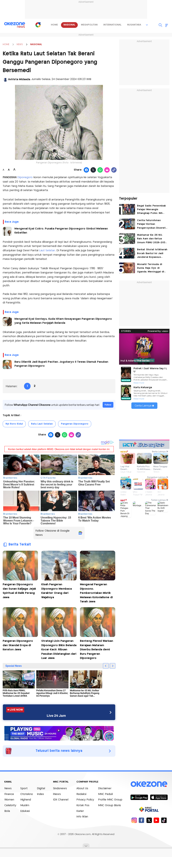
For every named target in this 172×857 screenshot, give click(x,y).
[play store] (139, 797)
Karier (80, 811)
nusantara (134, 25)
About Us (82, 788)
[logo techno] (15, 25)
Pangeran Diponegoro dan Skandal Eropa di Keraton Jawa (18, 645)
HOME (6, 44)
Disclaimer (104, 788)
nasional (69, 25)
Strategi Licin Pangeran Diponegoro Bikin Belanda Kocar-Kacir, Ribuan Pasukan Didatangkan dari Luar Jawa (58, 649)
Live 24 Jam (56, 715)
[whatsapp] (100, 170)
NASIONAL (36, 44)
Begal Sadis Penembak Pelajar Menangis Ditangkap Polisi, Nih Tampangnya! (151, 210)
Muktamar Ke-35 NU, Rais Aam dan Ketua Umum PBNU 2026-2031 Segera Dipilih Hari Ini (151, 239)
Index (40, 794)
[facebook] (141, 820)
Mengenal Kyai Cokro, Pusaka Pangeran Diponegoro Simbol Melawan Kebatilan (61, 230)
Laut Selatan (47, 250)
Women (9, 799)
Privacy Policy (85, 799)
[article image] (127, 209)
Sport (24, 788)
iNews (57, 794)
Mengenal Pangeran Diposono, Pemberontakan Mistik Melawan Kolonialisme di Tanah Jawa (96, 593)
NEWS (20, 44)
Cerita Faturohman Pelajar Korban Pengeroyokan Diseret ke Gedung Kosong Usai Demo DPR (152, 224)
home (54, 25)
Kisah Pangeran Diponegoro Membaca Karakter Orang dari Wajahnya (56, 591)
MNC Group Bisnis (109, 805)
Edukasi (25, 811)
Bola (7, 811)
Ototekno (26, 794)
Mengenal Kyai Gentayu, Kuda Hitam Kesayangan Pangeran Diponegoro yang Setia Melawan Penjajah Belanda (63, 321)
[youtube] (156, 820)
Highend (25, 799)
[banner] (59, 733)
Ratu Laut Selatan (42, 424)
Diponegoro (25, 177)
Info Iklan (82, 816)
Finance (9, 794)
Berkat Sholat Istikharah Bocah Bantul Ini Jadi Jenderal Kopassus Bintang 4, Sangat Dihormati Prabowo (152, 253)
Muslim (24, 805)
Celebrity (10, 805)
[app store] (159, 797)
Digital (41, 788)
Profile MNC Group (110, 799)
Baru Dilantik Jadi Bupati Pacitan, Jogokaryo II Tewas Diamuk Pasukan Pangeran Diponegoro (61, 364)
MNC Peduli (105, 794)
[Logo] (38, 25)
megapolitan (89, 25)
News (8, 788)
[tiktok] (164, 820)
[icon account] (5, 79)
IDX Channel (60, 799)
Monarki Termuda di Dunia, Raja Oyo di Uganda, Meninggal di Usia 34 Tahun (150, 268)
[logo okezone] (149, 784)
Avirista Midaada (19, 79)
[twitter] (149, 820)
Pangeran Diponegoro (74, 424)
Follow (108, 404)
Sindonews (60, 788)
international (112, 25)
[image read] (7, 231)
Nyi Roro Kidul (14, 424)
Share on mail (107, 170)
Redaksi (81, 794)
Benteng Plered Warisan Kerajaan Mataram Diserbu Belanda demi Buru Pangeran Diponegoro (96, 649)
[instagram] (134, 820)
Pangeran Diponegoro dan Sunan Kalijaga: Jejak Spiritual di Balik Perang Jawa (19, 591)
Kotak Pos (82, 805)
